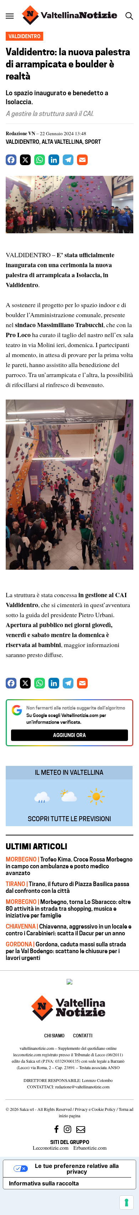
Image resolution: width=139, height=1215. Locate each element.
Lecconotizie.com (50, 1147)
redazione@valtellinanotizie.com (82, 1086)
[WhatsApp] (39, 159)
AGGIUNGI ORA (69, 735)
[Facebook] (11, 159)
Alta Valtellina (62, 141)
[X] (25, 159)
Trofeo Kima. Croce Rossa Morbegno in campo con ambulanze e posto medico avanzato (69, 866)
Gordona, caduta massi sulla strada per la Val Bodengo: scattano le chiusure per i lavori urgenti (66, 951)
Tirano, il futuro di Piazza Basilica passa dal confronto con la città (67, 887)
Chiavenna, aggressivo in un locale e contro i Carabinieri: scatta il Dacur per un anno (69, 930)
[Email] (82, 159)
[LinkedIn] (53, 159)
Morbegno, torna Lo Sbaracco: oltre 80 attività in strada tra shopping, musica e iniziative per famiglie (68, 908)
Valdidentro (22, 141)
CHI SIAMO (54, 1035)
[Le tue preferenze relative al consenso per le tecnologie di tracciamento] (126, 1202)
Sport (93, 141)
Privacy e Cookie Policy (95, 1109)
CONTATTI (82, 1035)
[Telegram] (68, 159)
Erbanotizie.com (90, 1147)
